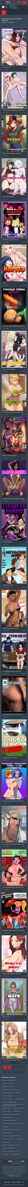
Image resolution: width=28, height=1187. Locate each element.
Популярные (14, 8)
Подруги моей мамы (7, 1099)
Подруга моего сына (7, 1132)
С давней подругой (20, 1099)
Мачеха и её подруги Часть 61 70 (10, 1129)
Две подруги (5, 1126)
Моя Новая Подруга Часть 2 (9, 1120)
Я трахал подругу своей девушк (10, 1114)
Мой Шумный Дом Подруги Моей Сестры (12, 1123)
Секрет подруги (6, 1111)
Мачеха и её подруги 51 (8, 1148)
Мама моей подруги (7, 1117)
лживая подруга (15, 1154)
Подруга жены (6, 1142)
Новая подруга (17, 1111)
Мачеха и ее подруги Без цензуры (11, 1092)
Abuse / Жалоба (16, 1182)
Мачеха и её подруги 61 (8, 1139)
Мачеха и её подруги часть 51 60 (10, 1145)
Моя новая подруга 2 (19, 1108)
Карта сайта (7, 1182)
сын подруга (20, 1139)
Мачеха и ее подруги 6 (8, 1086)
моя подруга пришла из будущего (11, 1089)
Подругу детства (6, 1108)
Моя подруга (5, 1154)
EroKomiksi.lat (11, 1176)
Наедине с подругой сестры (9, 1102)
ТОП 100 (13, 6)
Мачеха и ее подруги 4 (8, 1083)
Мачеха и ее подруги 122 (8, 1080)
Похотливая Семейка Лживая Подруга (12, 1136)
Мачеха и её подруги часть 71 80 (10, 1151)
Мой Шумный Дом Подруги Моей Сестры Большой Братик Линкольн (12, 1105)
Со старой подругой (7, 1095)
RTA (23, 1182)
